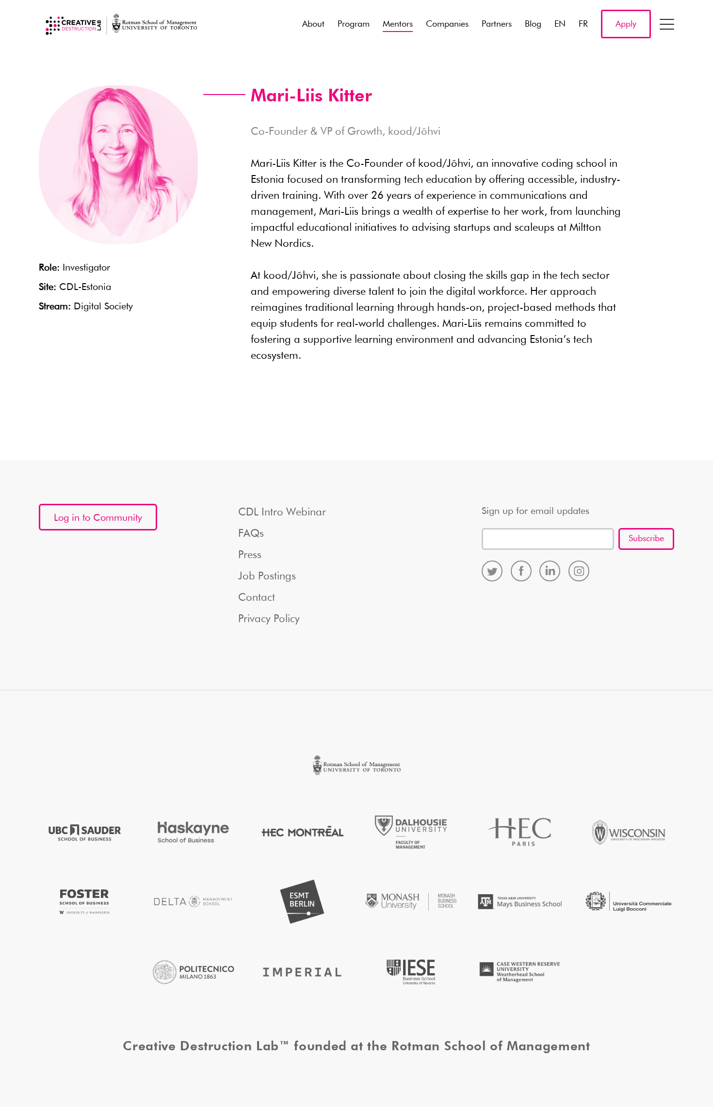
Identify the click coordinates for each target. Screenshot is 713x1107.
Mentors (398, 24)
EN (560, 24)
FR (583, 24)
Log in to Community (98, 518)
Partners (497, 24)
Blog (533, 24)
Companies (447, 24)
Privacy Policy (269, 619)
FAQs (251, 534)
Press (249, 555)
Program (354, 24)
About (313, 24)
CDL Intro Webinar (282, 512)
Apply (626, 24)
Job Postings (267, 576)
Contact (256, 598)
